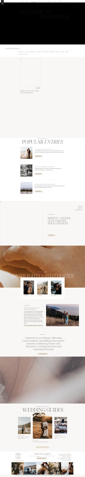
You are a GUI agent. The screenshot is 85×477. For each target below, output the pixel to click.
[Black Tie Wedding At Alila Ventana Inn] (26, 153)
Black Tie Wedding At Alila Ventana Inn (44, 149)
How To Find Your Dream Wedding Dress (40, 441)
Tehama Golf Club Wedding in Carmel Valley (45, 166)
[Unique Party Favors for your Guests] (60, 425)
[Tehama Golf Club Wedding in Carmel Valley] (26, 170)
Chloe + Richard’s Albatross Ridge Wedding (45, 184)
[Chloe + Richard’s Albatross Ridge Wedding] (26, 188)
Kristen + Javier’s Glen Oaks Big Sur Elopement (29, 92)
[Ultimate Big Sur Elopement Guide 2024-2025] (24, 425)
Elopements (38, 88)
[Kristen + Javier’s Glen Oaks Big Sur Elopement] (30, 72)
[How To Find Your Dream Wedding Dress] (42, 426)
